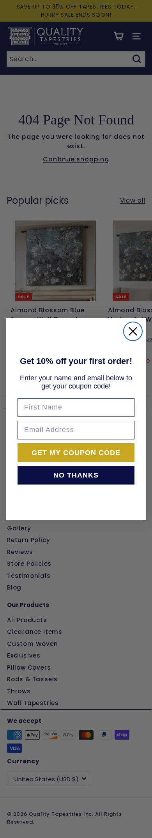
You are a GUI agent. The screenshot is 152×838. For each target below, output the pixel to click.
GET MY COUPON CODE (76, 453)
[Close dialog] (133, 331)
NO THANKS (76, 475)
